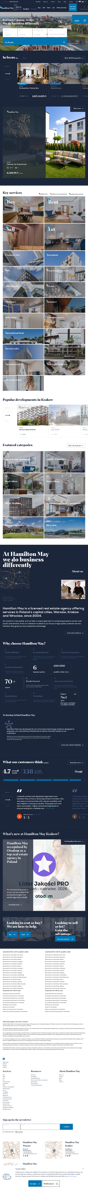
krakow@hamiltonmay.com (72, 1153)
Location (51, 30)
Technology (33, 1076)
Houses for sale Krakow (51, 1007)
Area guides (34, 1081)
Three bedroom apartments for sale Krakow (56, 1000)
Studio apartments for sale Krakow (54, 993)
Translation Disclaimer (36, 1085)
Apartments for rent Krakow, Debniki (12, 959)
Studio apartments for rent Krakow (11, 993)
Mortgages (5, 1092)
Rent (48, 7)
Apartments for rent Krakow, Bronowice (13, 957)
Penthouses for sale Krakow (52, 1004)
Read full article (14, 905)
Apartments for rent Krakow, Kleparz (12, 966)
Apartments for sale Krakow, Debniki (54, 959)
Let (53, 7)
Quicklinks (38, 1)
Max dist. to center (38, 30)
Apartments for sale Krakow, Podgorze (54, 972)
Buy (39, 7)
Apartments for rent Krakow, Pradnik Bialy (13, 974)
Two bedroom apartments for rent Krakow (13, 998)
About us (45, 1)
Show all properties (73, 58)
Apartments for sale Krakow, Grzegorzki (55, 961)
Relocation (5, 1095)
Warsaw (19, 9)
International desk (7, 1098)
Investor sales (6, 1102)
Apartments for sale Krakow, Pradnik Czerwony (57, 977)
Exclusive (33, 1074)
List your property (73, 8)
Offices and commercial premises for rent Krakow (15, 1011)
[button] (80, 2)
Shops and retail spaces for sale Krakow (55, 1009)
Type (20, 30)
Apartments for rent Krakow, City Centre (13, 954)
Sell (44, 7)
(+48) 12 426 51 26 (13, 1)
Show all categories (74, 446)
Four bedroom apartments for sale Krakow (55, 1002)
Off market (5, 1100)
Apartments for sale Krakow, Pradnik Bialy (55, 974)
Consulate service (7, 1097)
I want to (6, 30)
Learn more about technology (71, 745)
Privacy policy (34, 1083)
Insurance (5, 1093)
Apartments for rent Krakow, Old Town (12, 970)
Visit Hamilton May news (72, 841)
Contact (71, 1)
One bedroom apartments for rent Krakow (13, 995)
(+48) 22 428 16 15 (27, 1152)
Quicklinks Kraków (35, 1078)
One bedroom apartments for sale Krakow (55, 995)
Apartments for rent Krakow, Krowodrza (13, 968)
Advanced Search (73, 43)
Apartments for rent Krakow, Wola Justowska (14, 983)
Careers (53, 1)
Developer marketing (8, 1107)
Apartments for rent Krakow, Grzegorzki (13, 961)
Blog (65, 1)
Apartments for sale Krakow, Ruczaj (54, 979)
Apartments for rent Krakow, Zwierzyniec (13, 988)
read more (50, 808)
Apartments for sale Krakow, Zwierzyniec (55, 988)
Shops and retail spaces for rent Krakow (13, 1009)
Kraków (26, 9)
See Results (9, 42)
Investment (5, 1083)
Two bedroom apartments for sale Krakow (55, 998)
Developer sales (7, 1109)
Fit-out (4, 1090)
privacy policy (71, 1176)
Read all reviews (75, 763)
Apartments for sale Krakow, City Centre (55, 954)
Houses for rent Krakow (8, 1007)
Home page (6, 1062)
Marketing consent (14, 1132)
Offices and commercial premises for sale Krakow (57, 1011)
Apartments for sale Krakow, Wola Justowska (56, 983)
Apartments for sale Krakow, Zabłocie (54, 986)
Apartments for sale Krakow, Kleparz (54, 966)
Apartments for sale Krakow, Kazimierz (55, 963)
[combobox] (10, 35)
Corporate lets (6, 1081)
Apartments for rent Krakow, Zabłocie (12, 986)
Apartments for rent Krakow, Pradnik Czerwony (14, 977)
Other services (61, 7)
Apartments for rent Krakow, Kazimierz (12, 963)
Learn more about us (74, 633)
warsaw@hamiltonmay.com (30, 1153)
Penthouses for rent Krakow (10, 1004)
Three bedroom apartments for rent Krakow (14, 1000)
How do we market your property (39, 1080)
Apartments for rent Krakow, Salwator (12, 981)
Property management (8, 1086)
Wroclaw (34, 9)
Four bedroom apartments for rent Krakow (13, 1002)
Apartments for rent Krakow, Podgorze (12, 972)
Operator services (7, 1105)
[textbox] (7, 35)
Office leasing (6, 1088)
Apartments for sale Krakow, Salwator (54, 981)
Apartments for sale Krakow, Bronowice (55, 957)
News (59, 1)
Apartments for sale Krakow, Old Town (54, 970)
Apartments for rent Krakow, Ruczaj (12, 979)
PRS (4, 1085)
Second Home (6, 1104)
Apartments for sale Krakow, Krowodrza (55, 968)
